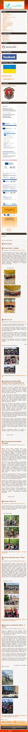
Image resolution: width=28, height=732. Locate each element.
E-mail (23, 250)
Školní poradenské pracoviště (9, 17)
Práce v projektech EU (7, 24)
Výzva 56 (9, 229)
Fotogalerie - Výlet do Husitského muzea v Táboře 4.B (14, 620)
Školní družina (6, 39)
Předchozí (9, 721)
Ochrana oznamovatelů (8, 23)
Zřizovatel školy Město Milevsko (9, 85)
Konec (16, 724)
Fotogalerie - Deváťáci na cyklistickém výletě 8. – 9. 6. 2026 (14, 716)
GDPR (4, 20)
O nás (4, 28)
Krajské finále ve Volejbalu (11, 248)
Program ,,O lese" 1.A (10, 501)
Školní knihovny (6, 36)
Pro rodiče (5, 16)
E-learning (5, 18)
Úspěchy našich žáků (7, 22)
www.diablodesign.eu (16, 730)
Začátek (3, 721)
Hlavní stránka (6, 13)
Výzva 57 (9, 230)
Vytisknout (18, 250)
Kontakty (5, 29)
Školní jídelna (6, 35)
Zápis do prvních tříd (7, 25)
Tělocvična (5, 37)
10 (6, 724)
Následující (10, 724)
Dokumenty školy (6, 19)
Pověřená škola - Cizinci (8, 30)
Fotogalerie (5, 27)
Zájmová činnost (6, 40)
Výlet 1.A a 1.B (8, 319)
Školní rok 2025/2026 (7, 14)
